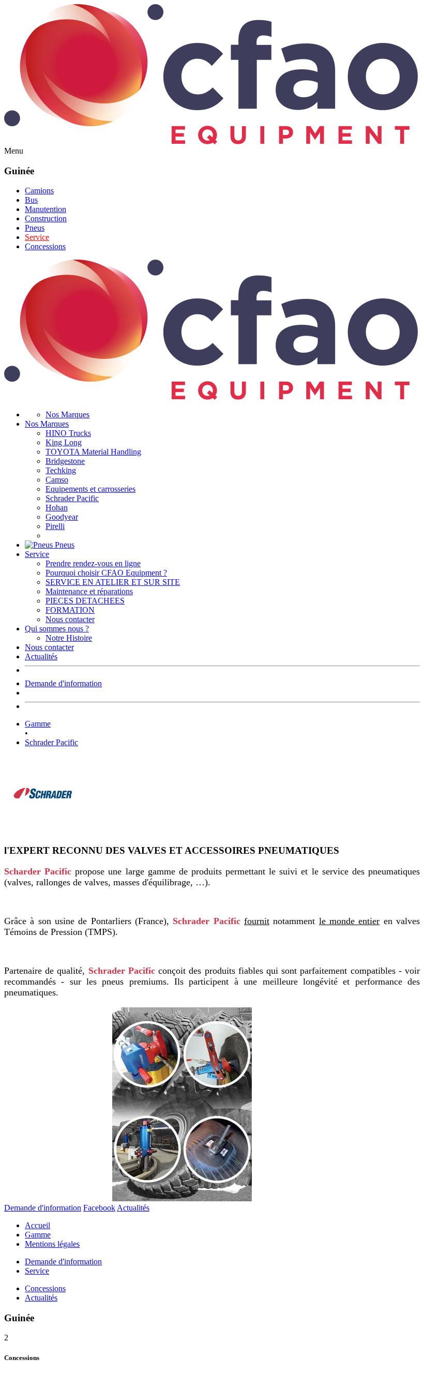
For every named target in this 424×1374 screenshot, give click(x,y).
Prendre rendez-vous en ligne (93, 563)
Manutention (45, 209)
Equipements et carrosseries (90, 489)
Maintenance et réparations (89, 591)
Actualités (41, 656)
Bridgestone (65, 461)
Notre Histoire (69, 637)
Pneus (34, 227)
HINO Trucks (68, 433)
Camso (57, 479)
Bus (31, 199)
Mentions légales (52, 1244)
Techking (61, 470)
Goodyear (62, 516)
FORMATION (70, 610)
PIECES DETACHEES (85, 600)
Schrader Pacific (72, 498)
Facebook (99, 1207)
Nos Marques (67, 414)
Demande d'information (63, 683)
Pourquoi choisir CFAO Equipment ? (106, 572)
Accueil (37, 1225)
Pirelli (55, 526)
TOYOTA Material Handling (93, 451)
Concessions (45, 246)
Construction (46, 218)
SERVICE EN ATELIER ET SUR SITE (113, 582)
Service (37, 237)
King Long (64, 442)
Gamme (38, 723)
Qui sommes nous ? (57, 628)
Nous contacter (70, 619)
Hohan (57, 507)
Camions (39, 190)
